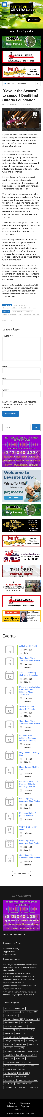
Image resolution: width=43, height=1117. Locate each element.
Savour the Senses (25, 314)
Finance (9, 1033)
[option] (23, 83)
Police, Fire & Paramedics (15, 1066)
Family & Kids (27, 1030)
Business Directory (11, 948)
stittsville (36, 314)
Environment (11, 1030)
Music (9, 1055)
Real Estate (10, 1073)
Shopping (10, 1080)
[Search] (36, 427)
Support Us (26, 1106)
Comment (7, 336)
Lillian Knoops (11, 104)
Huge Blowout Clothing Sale (29, 753)
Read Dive (7, 973)
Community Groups (20, 305)
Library (19, 1048)
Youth (34, 1087)
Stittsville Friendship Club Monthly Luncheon (29, 673)
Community (11, 1015)
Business (32, 1012)
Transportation (23, 1084)
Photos (26, 1062)
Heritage (21, 1044)
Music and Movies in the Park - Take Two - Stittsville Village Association (29, 691)
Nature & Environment (25, 1055)
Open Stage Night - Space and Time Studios (29, 659)
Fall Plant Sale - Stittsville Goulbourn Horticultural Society (27, 738)
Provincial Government (15, 1069)
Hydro (8, 1048)
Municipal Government (15, 1051)
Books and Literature (14, 1012)
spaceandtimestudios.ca (14, 934)
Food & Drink (25, 308)
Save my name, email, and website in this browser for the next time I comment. (19, 405)
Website (6, 390)
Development (11, 1022)
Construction (32, 1019)
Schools (23, 1073)
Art (7, 1008)
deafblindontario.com (21, 290)
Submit (12, 1102)
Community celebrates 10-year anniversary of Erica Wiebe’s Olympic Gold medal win (20, 967)
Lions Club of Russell (9, 314)
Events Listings (9, 954)
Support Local (9, 951)
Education (26, 1022)
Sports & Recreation (27, 1080)
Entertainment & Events (11, 308)
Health (9, 1044)
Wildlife (23, 1087)
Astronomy (18, 1008)
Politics (33, 1066)
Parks (20, 1058)
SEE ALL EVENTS (21, 873)
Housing (33, 1044)
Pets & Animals (12, 1062)
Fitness (20, 1033)
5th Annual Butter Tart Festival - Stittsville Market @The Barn (28, 784)
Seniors (21, 1076)
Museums (33, 1051)
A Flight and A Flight (28, 646)
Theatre (9, 1084)
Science (9, 1076)
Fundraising (27, 1037)
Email (5, 378)
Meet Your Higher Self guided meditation (28, 814)
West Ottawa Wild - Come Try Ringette (27, 707)
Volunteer (10, 1087)
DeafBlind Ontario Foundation (22, 312)
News (34, 308)
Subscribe (25, 1102)
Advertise (12, 1106)
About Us (20, 1109)
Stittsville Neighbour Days (27, 828)
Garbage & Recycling (14, 1041)
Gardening (31, 1041)
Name (5, 366)
